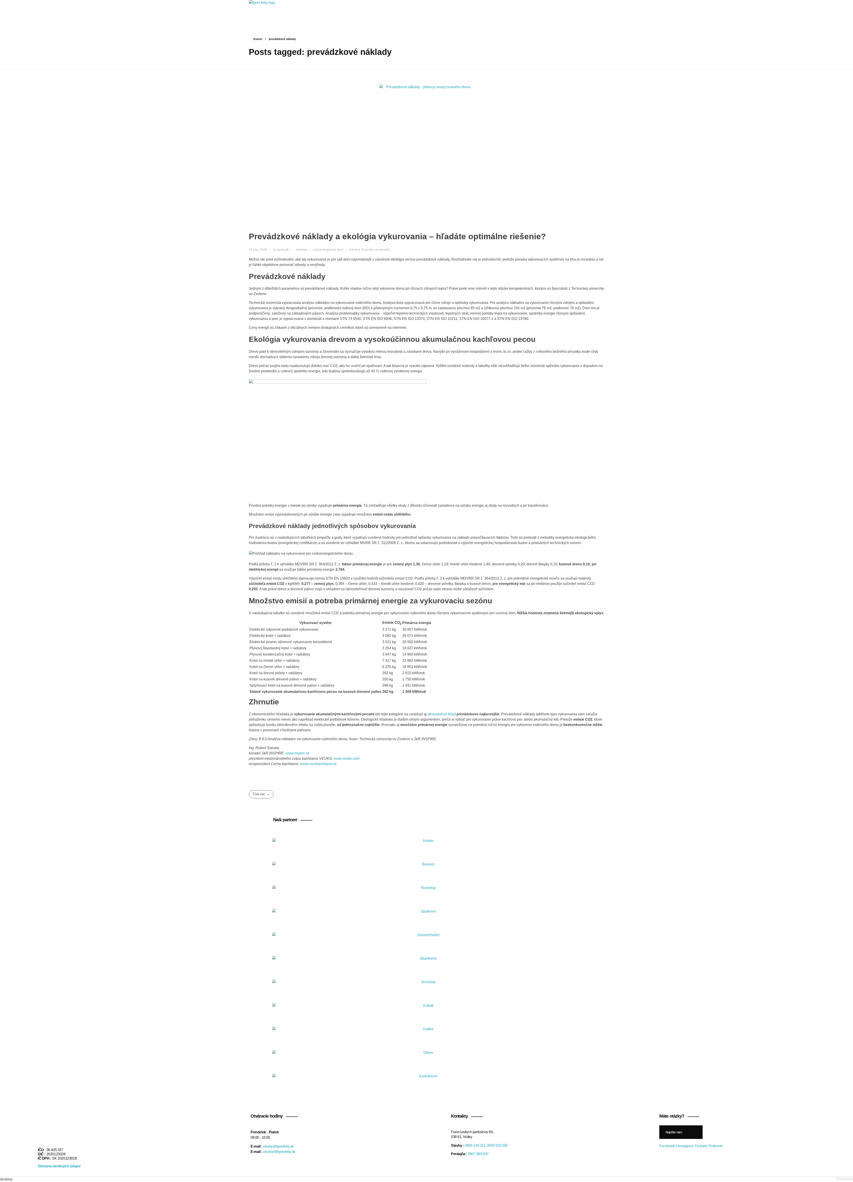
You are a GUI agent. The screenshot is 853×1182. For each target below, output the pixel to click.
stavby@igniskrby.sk (278, 1146)
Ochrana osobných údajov (59, 1166)
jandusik (283, 249)
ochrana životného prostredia (369, 249)
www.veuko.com (346, 758)
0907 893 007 (478, 1154)
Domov (257, 39)
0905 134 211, (475, 1145)
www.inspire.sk (297, 753)
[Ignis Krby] (268, 13)
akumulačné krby (441, 714)
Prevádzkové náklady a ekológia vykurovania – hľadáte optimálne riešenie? (397, 236)
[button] (681, 1132)
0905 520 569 (497, 1145)
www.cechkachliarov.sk (318, 764)
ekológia (301, 249)
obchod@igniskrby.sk (279, 1152)
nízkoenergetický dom (328, 249)
